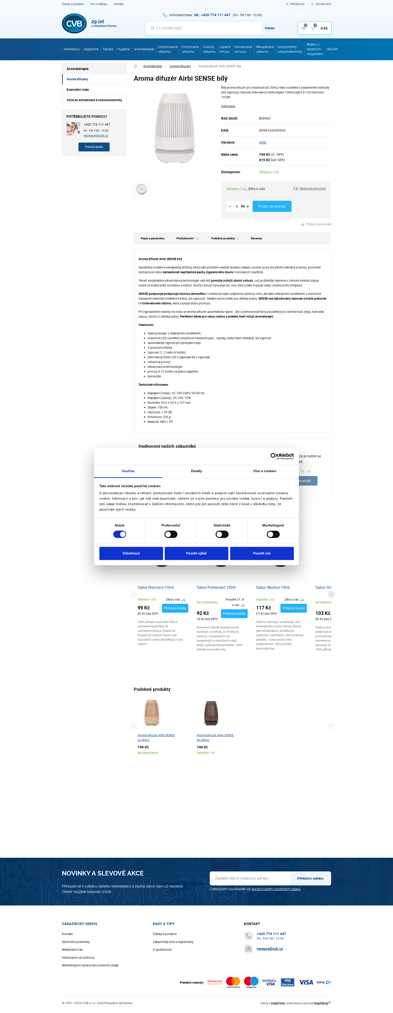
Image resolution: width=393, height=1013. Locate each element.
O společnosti (162, 950)
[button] (309, 188)
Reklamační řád (72, 950)
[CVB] (89, 23)
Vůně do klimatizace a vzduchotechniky (94, 100)
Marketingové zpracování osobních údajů (90, 965)
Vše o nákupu (98, 4)
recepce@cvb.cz (96, 135)
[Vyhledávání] (153, 28)
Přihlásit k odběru (310, 878)
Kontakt (118, 4)
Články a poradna (73, 4)
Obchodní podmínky (76, 942)
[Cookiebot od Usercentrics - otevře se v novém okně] (274, 456)
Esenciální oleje (78, 90)
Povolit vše (262, 553)
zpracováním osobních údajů (275, 889)
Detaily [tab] (196, 471)
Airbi (262, 142)
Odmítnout (131, 553)
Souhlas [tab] (128, 471)
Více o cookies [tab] (264, 471)
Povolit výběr (196, 553)
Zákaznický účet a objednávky (173, 942)
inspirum (278, 1003)
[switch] (170, 534)
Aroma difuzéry (77, 79)
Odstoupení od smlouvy (78, 957)
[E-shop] (135, 66)
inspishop (322, 1003)
